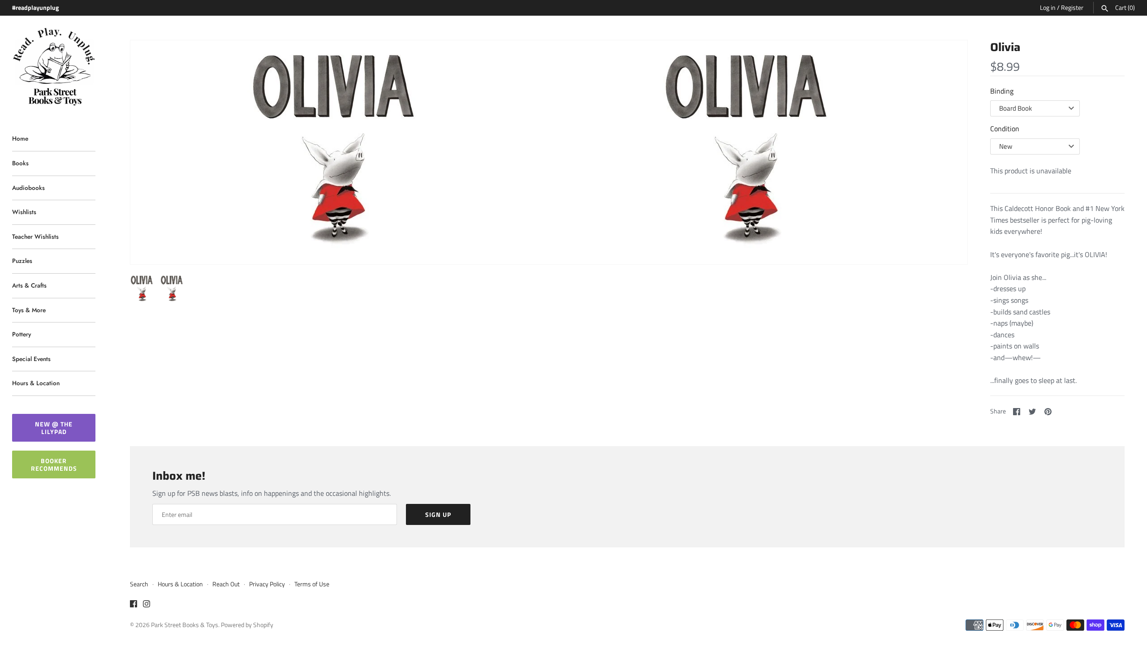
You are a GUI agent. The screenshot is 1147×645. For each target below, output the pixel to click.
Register (1072, 7)
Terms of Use (311, 584)
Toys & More (29, 309)
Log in (1048, 7)
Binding (1001, 91)
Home (20, 138)
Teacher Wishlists (35, 236)
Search (139, 584)
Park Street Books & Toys (184, 624)
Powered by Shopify (247, 624)
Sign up (438, 514)
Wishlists (24, 211)
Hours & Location (36, 382)
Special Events (31, 358)
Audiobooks (28, 187)
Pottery (21, 334)
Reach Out (226, 584)
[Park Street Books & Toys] (54, 67)
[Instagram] (146, 605)
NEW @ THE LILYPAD (54, 427)
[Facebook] (133, 605)
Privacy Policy (267, 584)
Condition (1004, 128)
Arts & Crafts (29, 285)
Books (20, 163)
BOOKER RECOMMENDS (54, 464)
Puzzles (22, 260)
